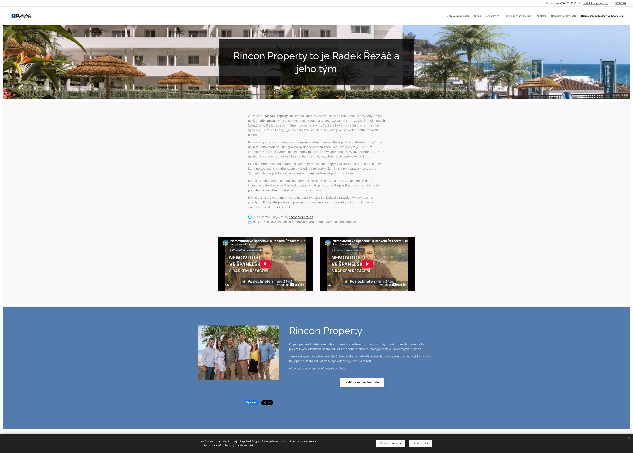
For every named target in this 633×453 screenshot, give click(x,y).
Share (253, 402)
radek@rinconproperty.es (595, 3)
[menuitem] (459, 16)
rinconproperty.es (301, 217)
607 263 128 (620, 3)
